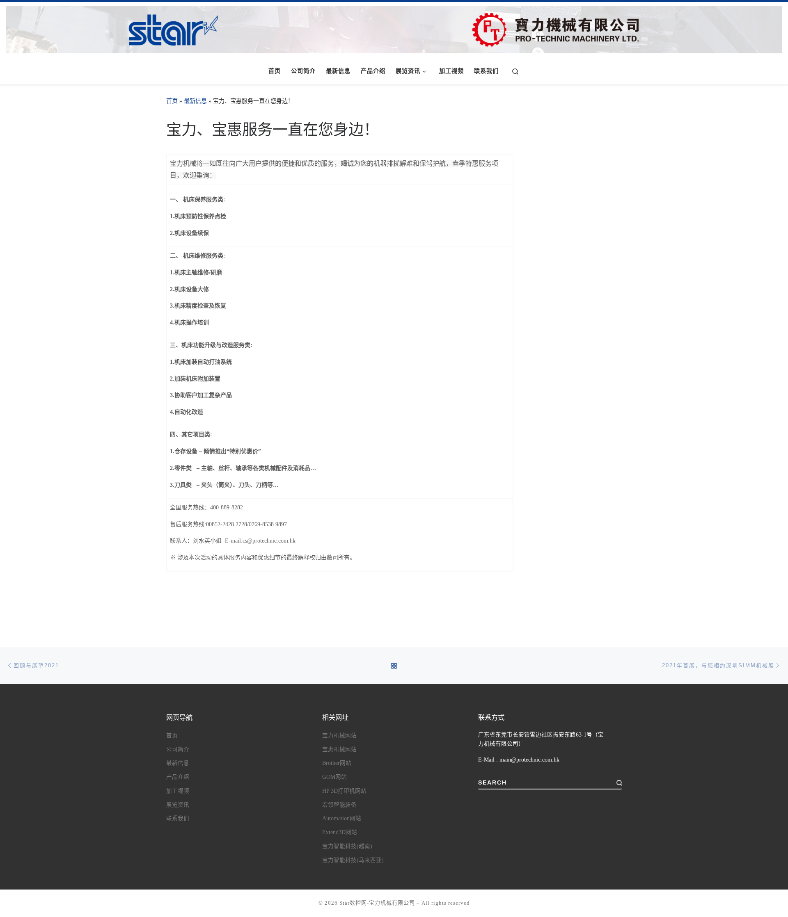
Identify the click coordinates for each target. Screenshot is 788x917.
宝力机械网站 (339, 735)
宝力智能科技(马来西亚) (353, 860)
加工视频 (177, 791)
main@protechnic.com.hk (529, 760)
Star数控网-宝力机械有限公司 (377, 903)
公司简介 (177, 749)
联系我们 (177, 818)
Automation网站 (341, 818)
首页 (172, 101)
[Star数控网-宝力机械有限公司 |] (394, 28)
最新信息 (195, 101)
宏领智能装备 (339, 805)
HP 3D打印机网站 (344, 791)
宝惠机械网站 (339, 749)
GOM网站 (334, 777)
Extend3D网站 (339, 832)
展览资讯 (177, 805)
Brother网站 (336, 763)
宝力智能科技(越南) (347, 846)
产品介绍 (177, 777)
